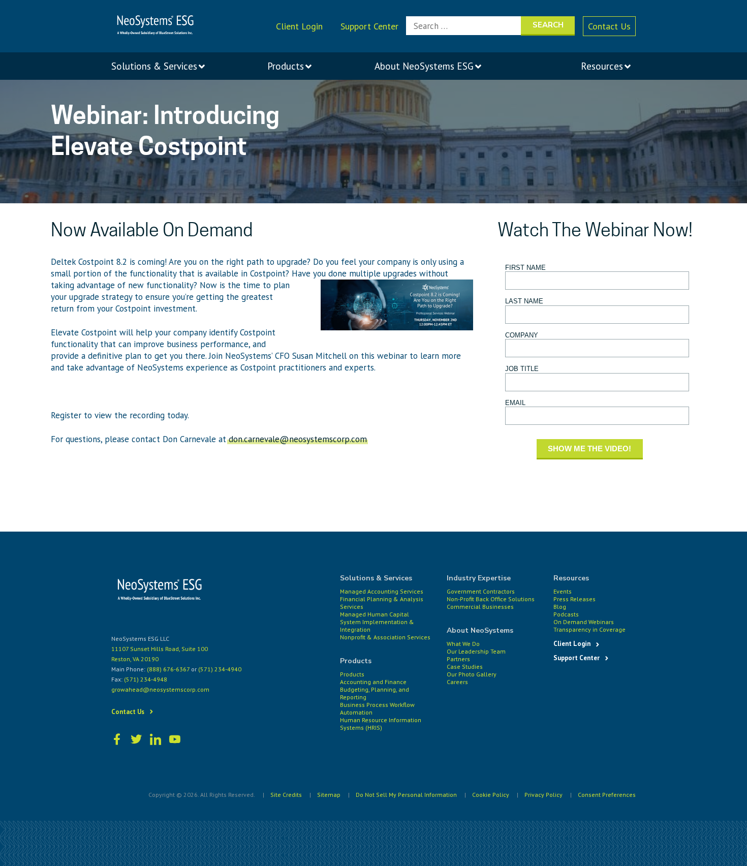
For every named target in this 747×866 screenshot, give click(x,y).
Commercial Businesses (480, 606)
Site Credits (286, 794)
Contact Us (609, 26)
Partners (458, 659)
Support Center (369, 26)
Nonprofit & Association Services (385, 637)
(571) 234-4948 (145, 679)
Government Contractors (481, 591)
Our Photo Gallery (471, 674)
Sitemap (328, 794)
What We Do (463, 643)
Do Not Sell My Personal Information (406, 794)
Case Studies (465, 666)
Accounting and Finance (373, 682)
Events (562, 591)
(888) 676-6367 (168, 669)
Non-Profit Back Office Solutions (491, 599)
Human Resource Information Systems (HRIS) (380, 723)
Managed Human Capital (374, 614)
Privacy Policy (543, 794)
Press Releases (574, 599)
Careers (457, 682)
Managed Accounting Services (381, 591)
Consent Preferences (607, 794)
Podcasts (566, 614)
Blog (559, 606)
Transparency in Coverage (589, 629)
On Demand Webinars (583, 622)
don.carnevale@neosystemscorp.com (298, 439)
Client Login (299, 26)
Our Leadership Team (476, 651)
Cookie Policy (490, 794)
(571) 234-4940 (219, 669)
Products (352, 674)
